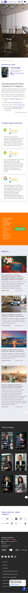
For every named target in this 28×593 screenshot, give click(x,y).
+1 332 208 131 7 (7, 539)
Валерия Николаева (6, 485)
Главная (4, 60)
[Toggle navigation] (2, 2)
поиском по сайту (17, 102)
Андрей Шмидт (5, 290)
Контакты (5, 562)
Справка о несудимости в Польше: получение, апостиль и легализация (12, 315)
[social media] (2, 556)
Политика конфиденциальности (10, 571)
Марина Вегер (21, 465)
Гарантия (5, 565)
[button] (19, 2)
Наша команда (7, 427)
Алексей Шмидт (16, 68)
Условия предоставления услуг (10, 574)
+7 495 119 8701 (16, 71)
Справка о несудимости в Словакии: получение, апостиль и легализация (12, 350)
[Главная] (11, 2)
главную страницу (15, 99)
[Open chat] (23, 589)
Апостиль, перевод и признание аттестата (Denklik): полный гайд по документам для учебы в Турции (12, 386)
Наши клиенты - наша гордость (10, 513)
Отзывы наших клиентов (11, 123)
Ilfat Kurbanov (4, 406)
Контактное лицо (8, 64)
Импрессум (5, 568)
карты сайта (21, 104)
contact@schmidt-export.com (10, 541)
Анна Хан (19, 486)
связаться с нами (17, 107)
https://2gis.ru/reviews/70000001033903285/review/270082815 (5, 131)
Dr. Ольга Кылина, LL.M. (7, 460)
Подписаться (20, 229)
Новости (11, 60)
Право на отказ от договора (9, 577)
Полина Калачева (5, 325)
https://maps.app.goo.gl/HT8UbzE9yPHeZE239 (5, 180)
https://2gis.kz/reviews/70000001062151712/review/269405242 (5, 154)
